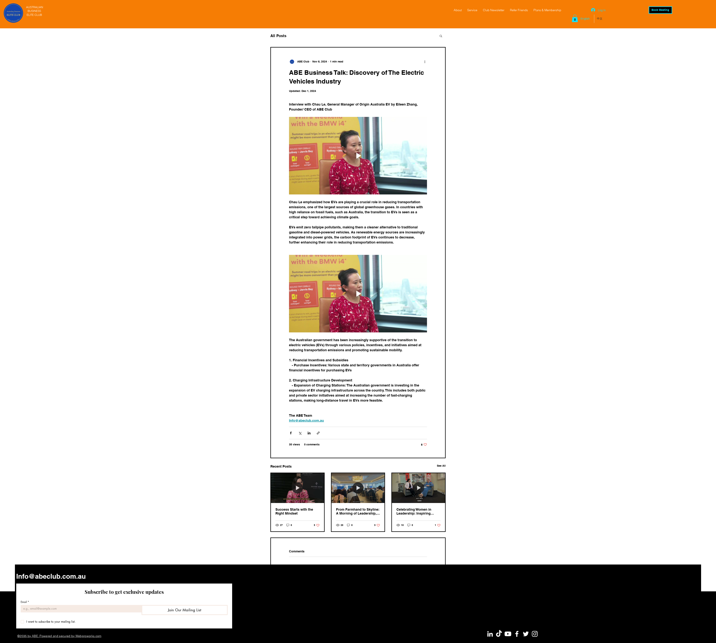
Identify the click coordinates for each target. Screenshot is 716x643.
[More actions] (425, 61)
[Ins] (535, 634)
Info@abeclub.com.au (51, 576)
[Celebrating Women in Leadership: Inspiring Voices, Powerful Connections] (418, 488)
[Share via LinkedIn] (309, 433)
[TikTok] (499, 634)
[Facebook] (517, 634)
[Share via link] (318, 433)
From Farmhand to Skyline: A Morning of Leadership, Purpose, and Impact (357, 511)
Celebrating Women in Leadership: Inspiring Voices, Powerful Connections (413, 511)
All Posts (278, 36)
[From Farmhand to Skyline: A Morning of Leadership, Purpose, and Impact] (358, 488)
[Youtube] (508, 634)
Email (25, 601)
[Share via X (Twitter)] (300, 433)
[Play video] (358, 155)
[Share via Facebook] (291, 433)
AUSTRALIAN (34, 7)
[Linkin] (490, 634)
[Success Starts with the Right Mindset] (297, 488)
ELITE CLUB (34, 15)
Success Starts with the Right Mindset (294, 511)
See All (441, 465)
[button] (575, 18)
